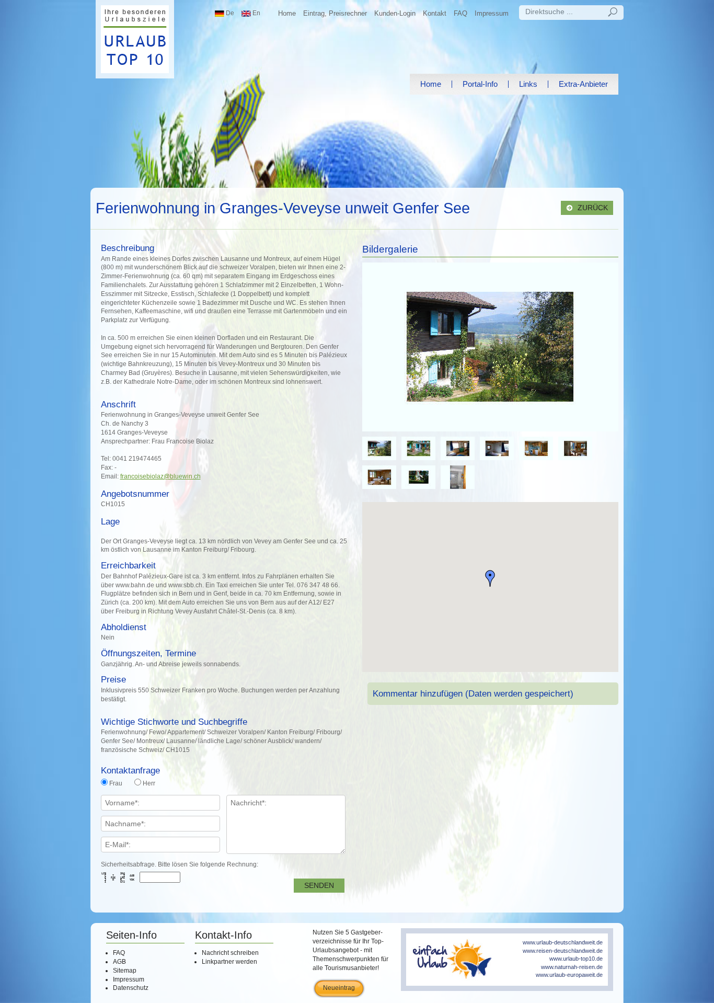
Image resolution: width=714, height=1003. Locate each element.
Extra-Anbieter (583, 83)
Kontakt (434, 13)
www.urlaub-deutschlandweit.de (563, 942)
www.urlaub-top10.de (576, 958)
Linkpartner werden (229, 961)
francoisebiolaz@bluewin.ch (160, 476)
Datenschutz (130, 987)
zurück (591, 208)
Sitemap (124, 970)
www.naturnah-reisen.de (572, 967)
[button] (490, 578)
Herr (149, 783)
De (229, 13)
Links (528, 83)
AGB (119, 961)
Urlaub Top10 (135, 39)
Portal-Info (480, 83)
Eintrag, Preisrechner (335, 13)
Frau (115, 783)
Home (287, 13)
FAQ (460, 13)
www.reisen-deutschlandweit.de (563, 951)
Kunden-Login (395, 13)
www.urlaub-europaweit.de (569, 975)
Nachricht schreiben (230, 952)
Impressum (492, 13)
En (255, 13)
